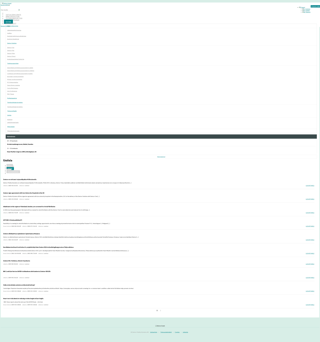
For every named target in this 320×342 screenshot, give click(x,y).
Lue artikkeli (310, 185)
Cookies (177, 332)
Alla (9, 170)
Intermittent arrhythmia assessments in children (20, 70)
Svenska (307, 9)
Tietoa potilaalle (12, 111)
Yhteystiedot (11, 23)
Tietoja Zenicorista (12, 26)
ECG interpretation (12, 82)
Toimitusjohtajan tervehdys (15, 102)
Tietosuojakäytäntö (166, 332)
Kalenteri (9, 119)
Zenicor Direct (11, 56)
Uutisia (9, 115)
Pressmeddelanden (13, 172)
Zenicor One (10, 47)
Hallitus (9, 33)
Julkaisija (185, 332)
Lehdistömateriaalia (12, 122)
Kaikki (10, 165)
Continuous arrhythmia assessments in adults (20, 73)
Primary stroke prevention (14, 79)
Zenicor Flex (10, 50)
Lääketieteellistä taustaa (14, 30)
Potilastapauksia (12, 98)
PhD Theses (10, 94)
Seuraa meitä (4, 5)
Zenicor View (11, 53)
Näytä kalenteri (161, 156)
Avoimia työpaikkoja (13, 39)
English (307, 10)
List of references (12, 91)
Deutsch (307, 12)
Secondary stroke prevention (15, 76)
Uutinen (10, 167)
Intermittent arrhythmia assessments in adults (20, 68)
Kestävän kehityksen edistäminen (16, 36)
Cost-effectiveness (12, 88)
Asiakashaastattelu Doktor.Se (15, 59)
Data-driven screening (13, 85)
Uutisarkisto (153, 332)
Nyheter (10, 168)
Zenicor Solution (11, 43)
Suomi (303, 7)
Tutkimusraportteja (12, 63)
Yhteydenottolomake (13, 131)
